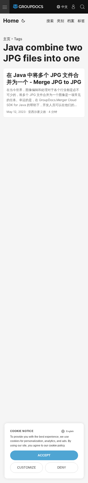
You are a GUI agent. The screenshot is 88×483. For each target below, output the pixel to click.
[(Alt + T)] (23, 21)
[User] (73, 7)
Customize (26, 467)
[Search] (82, 7)
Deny (61, 467)
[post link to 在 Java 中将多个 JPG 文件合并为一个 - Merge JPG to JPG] (44, 92)
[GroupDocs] (28, 7)
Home (11, 20)
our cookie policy (54, 445)
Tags (18, 39)
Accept (44, 455)
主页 (6, 39)
